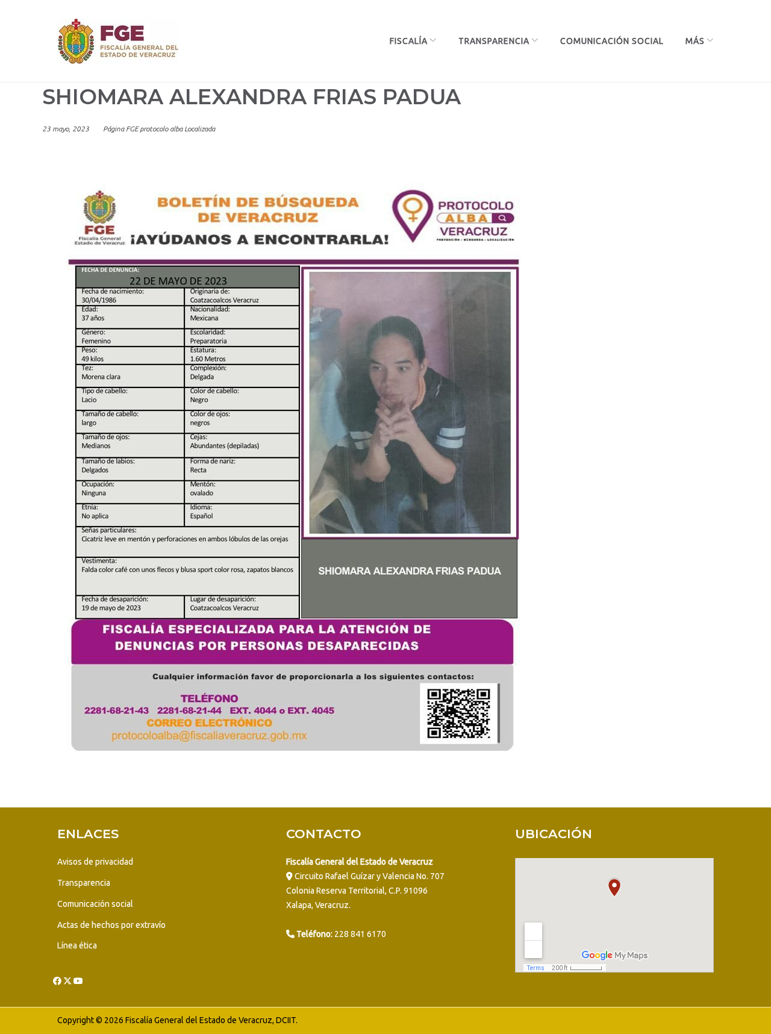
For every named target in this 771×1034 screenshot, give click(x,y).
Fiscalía (409, 41)
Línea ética (77, 945)
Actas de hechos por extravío (111, 925)
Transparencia (493, 41)
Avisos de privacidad (95, 861)
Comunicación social (95, 904)
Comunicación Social (612, 41)
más (695, 41)
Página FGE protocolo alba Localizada (159, 129)
